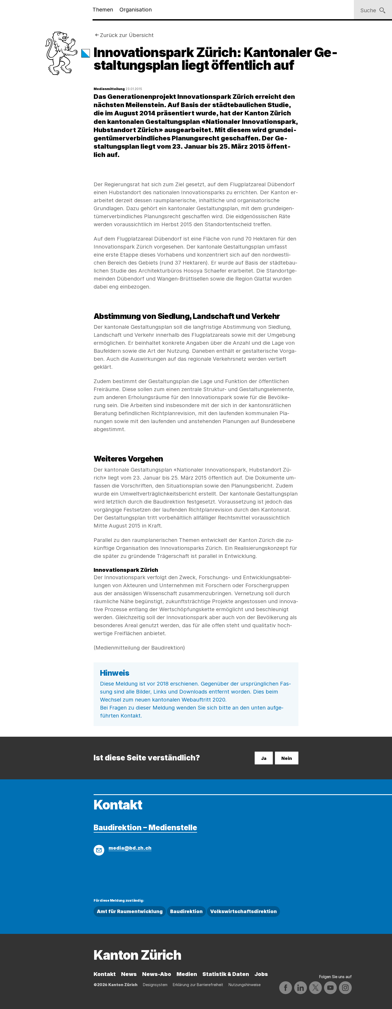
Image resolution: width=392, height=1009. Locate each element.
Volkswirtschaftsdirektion (243, 911)
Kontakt (105, 974)
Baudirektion (186, 911)
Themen (103, 9)
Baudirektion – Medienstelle (145, 827)
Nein (286, 758)
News (129, 974)
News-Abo (156, 974)
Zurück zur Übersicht (127, 35)
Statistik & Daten (225, 974)
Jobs (261, 974)
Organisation (135, 9)
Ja (263, 758)
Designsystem (155, 984)
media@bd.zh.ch (130, 848)
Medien (187, 974)
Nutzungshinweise (245, 984)
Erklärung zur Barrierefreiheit (198, 984)
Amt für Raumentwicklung (130, 911)
